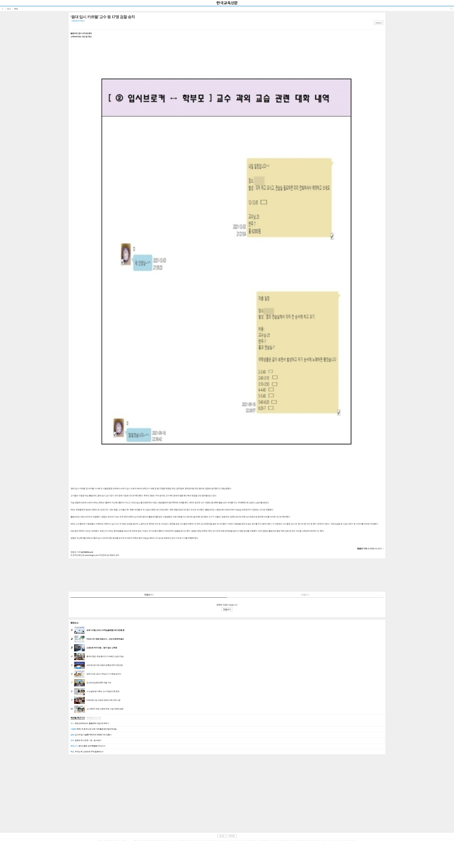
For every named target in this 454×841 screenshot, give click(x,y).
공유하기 (451, 8)
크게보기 (378, 23)
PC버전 (232, 836)
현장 (16, 9)
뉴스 (9, 9)
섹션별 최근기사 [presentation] (77, 718)
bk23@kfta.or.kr (87, 552)
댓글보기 (148, 594)
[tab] (78, 717)
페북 (72, 26)
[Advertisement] (140, 574)
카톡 (82, 26)
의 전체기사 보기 (369, 548)
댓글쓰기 (305, 594)
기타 (87, 26)
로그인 (221, 836)
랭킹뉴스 (74, 623)
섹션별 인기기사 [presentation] (94, 718)
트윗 (77, 26)
